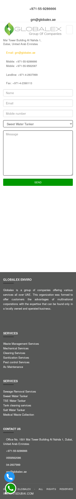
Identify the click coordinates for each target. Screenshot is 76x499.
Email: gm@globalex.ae (20, 53)
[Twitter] (16, 317)
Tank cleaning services (17, 405)
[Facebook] (7, 317)
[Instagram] (35, 317)
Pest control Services (16, 362)
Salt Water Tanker (14, 410)
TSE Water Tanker (14, 401)
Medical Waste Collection (18, 414)
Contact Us (12, 429)
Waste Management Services (21, 344)
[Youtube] (44, 317)
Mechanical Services (16, 348)
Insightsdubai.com (18, 493)
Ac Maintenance (13, 367)
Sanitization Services (16, 357)
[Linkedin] (25, 317)
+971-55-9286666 (42, 8)
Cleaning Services (14, 353)
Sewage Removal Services (19, 391)
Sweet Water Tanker (15, 396)
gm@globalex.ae (43, 19)
